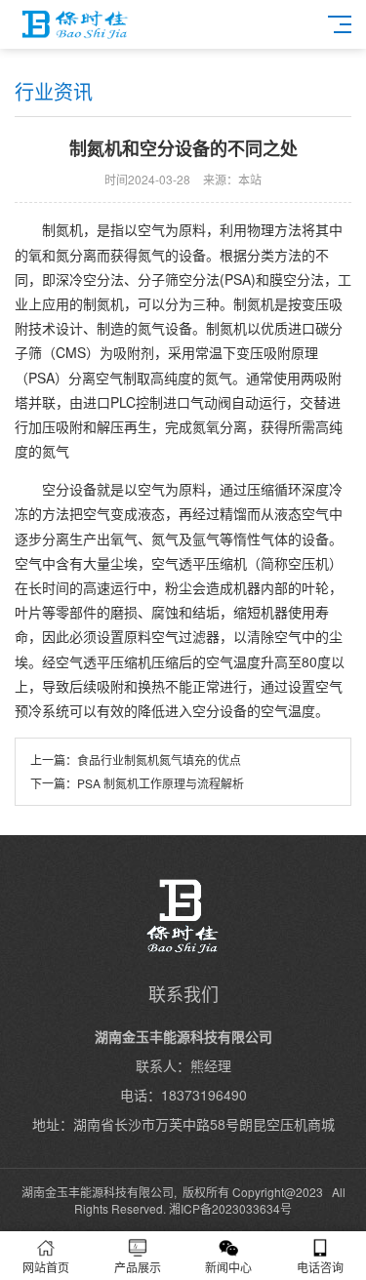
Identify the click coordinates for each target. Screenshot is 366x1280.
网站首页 (45, 1267)
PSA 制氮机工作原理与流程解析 (160, 783)
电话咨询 (320, 1267)
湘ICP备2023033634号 (230, 1208)
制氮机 (62, 229)
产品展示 (137, 1267)
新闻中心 (228, 1267)
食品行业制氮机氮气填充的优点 (159, 759)
